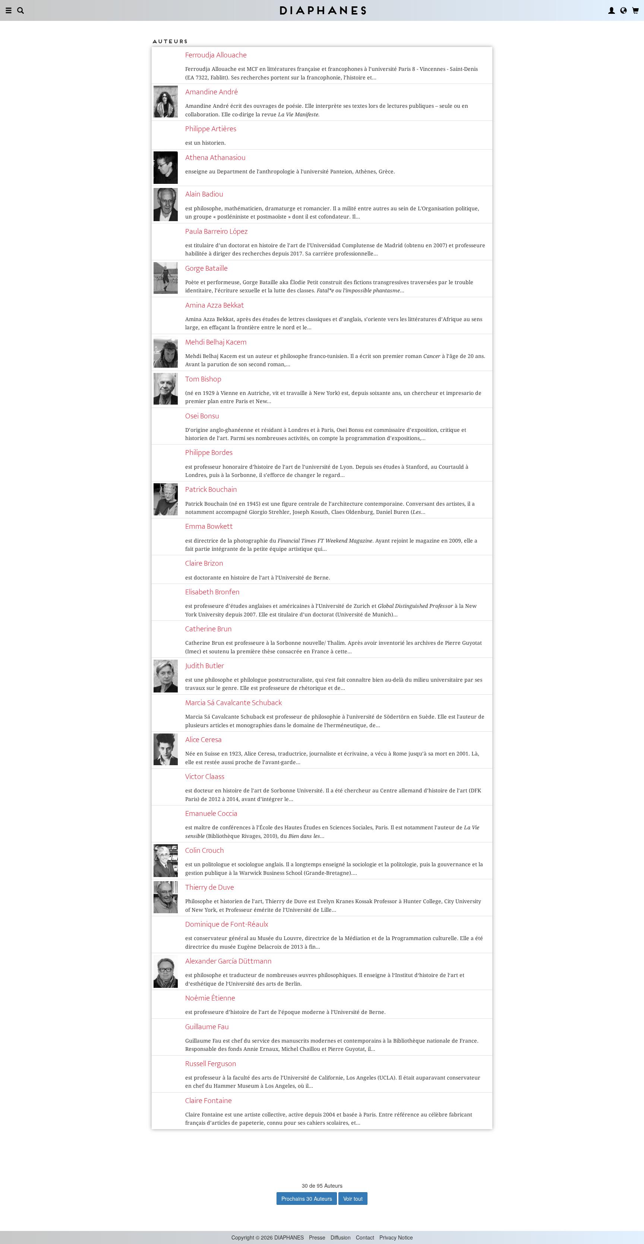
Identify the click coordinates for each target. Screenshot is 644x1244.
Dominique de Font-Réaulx (226, 924)
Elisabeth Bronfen (212, 592)
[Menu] (8, 10)
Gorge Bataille (206, 268)
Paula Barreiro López (216, 231)
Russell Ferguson (210, 1063)
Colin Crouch (204, 850)
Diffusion (341, 1237)
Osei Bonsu (202, 415)
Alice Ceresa (203, 739)
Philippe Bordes (209, 452)
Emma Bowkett (209, 526)
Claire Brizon (204, 563)
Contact (365, 1237)
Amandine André (211, 91)
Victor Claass (204, 776)
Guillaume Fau (207, 1026)
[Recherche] (20, 10)
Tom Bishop (203, 379)
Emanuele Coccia (211, 813)
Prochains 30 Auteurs (306, 1198)
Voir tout (353, 1198)
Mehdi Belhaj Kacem (216, 342)
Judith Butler (204, 665)
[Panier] (635, 10)
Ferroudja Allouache (216, 55)
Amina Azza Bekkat (214, 305)
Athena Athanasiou (215, 157)
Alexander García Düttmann (228, 961)
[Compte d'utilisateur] (611, 10)
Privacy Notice (396, 1237)
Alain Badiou (204, 194)
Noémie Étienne (210, 998)
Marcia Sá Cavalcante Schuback (233, 702)
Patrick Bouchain (211, 489)
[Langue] (623, 10)
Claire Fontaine (208, 1100)
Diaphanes (322, 10)
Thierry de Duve (209, 887)
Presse (317, 1237)
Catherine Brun (208, 628)
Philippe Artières (210, 128)
